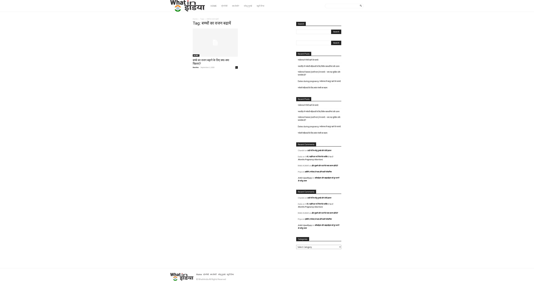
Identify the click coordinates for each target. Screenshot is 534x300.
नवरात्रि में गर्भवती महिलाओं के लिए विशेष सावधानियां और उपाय (318, 66)
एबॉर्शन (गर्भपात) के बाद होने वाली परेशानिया (318, 171)
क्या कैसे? (196, 55)
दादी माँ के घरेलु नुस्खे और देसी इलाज (319, 150)
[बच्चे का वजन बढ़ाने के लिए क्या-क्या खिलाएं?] (215, 42)
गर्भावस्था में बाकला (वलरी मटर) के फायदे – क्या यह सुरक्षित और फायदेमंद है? (319, 73)
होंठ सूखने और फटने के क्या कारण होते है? (325, 165)
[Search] (361, 6)
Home (195, 19)
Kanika (196, 67)
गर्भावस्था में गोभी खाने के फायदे (308, 60)
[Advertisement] (241, 95)
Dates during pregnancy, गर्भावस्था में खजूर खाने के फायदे (319, 81)
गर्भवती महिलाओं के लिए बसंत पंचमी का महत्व (312, 88)
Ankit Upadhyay (305, 178)
